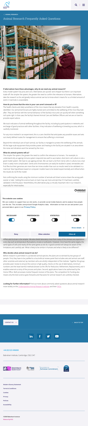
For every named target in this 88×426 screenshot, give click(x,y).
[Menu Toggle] (83, 5)
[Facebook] (39, 338)
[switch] (33, 220)
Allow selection (44, 234)
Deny (16, 234)
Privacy (5, 397)
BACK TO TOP (78, 322)
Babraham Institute (23, 5)
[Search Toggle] (76, 5)
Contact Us (9, 322)
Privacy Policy (29, 207)
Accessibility (7, 405)
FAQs (59, 286)
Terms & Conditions (9, 388)
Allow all (72, 234)
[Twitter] (48, 338)
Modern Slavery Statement (12, 384)
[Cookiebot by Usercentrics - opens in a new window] (76, 190)
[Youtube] (57, 338)
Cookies (5, 392)
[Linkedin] (31, 338)
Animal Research (11, 14)
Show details (76, 228)
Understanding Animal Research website (33, 286)
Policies (5, 401)
